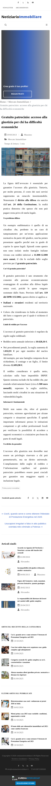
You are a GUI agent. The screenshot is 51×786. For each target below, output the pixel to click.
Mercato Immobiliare (18, 101)
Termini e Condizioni (19, 759)
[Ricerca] (5, 25)
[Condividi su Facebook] (28, 498)
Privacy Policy (34, 759)
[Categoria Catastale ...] (5, 662)
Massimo (27, 135)
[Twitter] (23, 2)
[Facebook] (18, 2)
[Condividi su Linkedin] (42, 498)
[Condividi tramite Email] (47, 498)
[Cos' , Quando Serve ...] (5, 637)
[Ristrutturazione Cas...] (5, 703)
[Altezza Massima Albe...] (5, 675)
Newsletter (8, 8)
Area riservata (22, 8)
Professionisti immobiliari (10, 488)
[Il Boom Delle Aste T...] (5, 729)
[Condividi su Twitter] (37, 498)
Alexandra (24, 561)
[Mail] (32, 2)
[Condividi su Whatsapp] (33, 498)
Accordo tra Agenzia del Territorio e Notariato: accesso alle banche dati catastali (30, 550)
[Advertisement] (25, 58)
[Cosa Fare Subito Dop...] (5, 650)
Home (3, 101)
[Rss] (28, 2)
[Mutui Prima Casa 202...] (5, 716)
